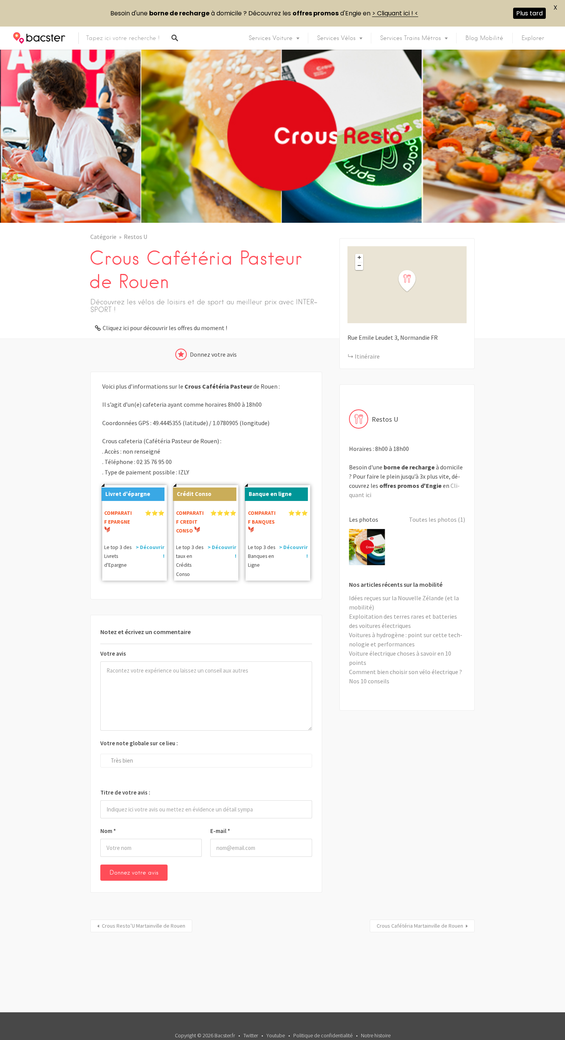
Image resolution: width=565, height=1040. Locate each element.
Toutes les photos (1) (437, 519)
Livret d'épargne (127, 493)
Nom (108, 831)
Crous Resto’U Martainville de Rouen (143, 925)
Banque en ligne (270, 493)
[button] (411, 281)
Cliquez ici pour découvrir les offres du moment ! (165, 328)
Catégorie (103, 236)
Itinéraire (367, 356)
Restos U (135, 236)
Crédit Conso (194, 493)
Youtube (275, 1035)
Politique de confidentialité (322, 1035)
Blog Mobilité (484, 38)
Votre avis (113, 653)
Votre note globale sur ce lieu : (139, 743)
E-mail (220, 831)
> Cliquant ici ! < (395, 13)
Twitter (250, 1035)
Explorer (533, 38)
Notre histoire (376, 1035)
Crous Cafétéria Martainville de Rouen (420, 925)
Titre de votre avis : (125, 792)
